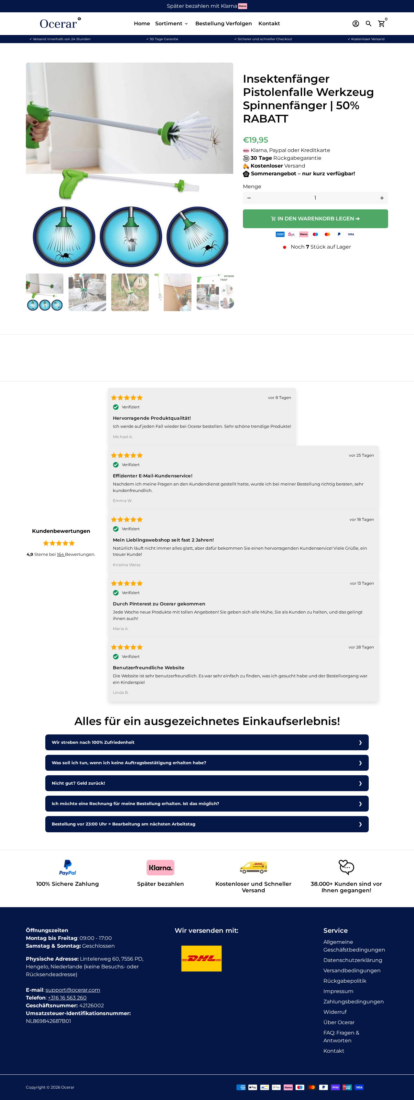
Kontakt (269, 23)
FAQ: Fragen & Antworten (341, 1037)
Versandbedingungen (352, 970)
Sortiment (172, 23)
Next (224, 165)
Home (142, 23)
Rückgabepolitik (344, 981)
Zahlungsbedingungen (353, 1002)
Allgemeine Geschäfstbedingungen (354, 946)
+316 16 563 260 (67, 998)
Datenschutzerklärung (352, 960)
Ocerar (67, 1087)
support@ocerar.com (73, 990)
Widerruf (334, 1012)
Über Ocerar (338, 1022)
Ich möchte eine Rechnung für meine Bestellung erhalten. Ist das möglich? (135, 803)
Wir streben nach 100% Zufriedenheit (93, 742)
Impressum (338, 991)
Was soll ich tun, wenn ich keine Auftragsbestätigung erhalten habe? (129, 762)
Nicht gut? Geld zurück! (78, 783)
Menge (252, 186)
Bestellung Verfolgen (223, 23)
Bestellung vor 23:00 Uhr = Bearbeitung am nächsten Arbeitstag (123, 824)
